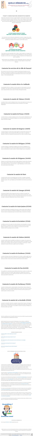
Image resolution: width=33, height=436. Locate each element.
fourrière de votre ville (24, 383)
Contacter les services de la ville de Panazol (16, 68)
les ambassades (10, 379)
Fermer (21, 435)
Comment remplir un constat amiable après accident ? (9, 333)
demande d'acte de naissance (7, 323)
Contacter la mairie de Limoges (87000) (16, 190)
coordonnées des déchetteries (5, 389)
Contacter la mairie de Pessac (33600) (16, 114)
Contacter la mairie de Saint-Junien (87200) (16, 206)
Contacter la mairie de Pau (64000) (16, 268)
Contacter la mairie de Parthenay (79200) (16, 284)
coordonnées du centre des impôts (12, 372)
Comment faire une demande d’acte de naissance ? (8, 343)
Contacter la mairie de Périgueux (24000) (16, 158)
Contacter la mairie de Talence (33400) (16, 99)
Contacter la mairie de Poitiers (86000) (16, 237)
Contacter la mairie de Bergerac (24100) (16, 129)
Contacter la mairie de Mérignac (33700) (16, 143)
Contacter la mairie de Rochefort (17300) (16, 221)
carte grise (24, 323)
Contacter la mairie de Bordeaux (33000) (16, 253)
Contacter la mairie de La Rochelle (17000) (16, 300)
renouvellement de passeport (25, 322)
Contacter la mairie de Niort (16, 174)
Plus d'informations (15, 435)
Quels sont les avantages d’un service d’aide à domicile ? (9, 346)
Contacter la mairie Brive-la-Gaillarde (16, 84)
